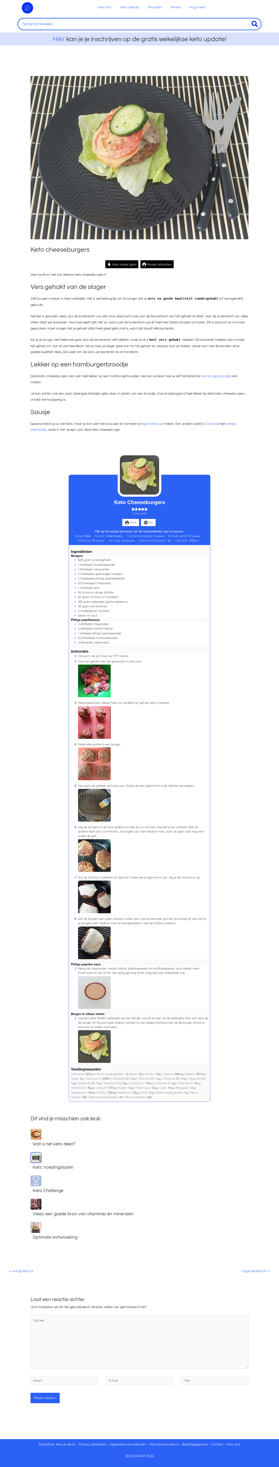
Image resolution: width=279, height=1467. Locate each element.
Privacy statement (92, 1444)
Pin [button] (150, 522)
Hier (59, 39)
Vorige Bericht (21, 1271)
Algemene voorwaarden (128, 1444)
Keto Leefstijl (129, 7)
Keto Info (104, 7)
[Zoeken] (254, 24)
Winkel (175, 7)
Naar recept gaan (123, 264)
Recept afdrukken (159, 264)
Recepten (155, 7)
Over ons (233, 1444)
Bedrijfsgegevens (195, 1444)
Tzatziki (210, 424)
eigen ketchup (152, 424)
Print (132, 522)
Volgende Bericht (255, 1271)
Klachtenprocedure (164, 1444)
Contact (217, 1444)
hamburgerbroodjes (216, 376)
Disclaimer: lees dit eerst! (57, 1444)
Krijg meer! (197, 7)
